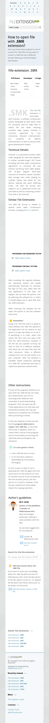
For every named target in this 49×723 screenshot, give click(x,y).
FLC (28, 210)
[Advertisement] (28, 103)
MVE (37, 210)
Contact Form (13, 710)
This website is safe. (16, 699)
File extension (16, 635)
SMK (35, 110)
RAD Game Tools (22, 258)
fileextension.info (15, 668)
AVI (25, 210)
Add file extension (15, 712)
